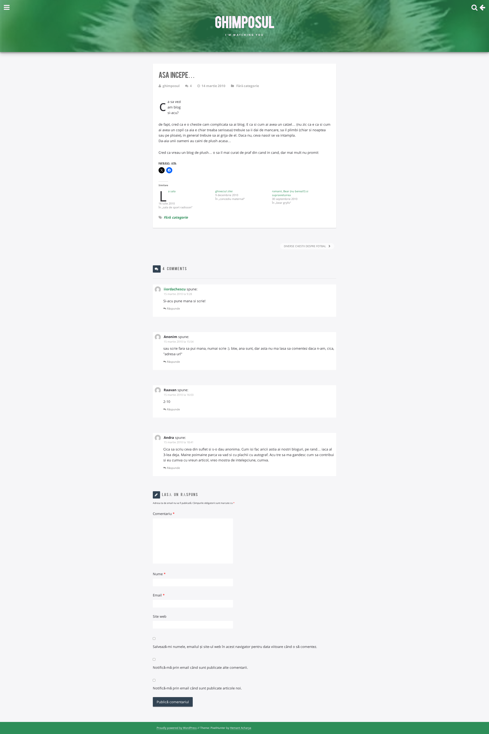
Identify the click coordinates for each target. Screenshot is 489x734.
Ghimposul (244, 21)
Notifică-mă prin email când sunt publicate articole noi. (197, 688)
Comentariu (164, 513)
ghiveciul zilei (224, 191)
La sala (172, 191)
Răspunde (173, 308)
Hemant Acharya (240, 728)
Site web (159, 616)
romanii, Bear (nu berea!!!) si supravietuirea (290, 193)
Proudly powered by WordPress (177, 728)
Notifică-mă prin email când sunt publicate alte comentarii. (200, 667)
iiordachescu (175, 289)
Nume (159, 574)
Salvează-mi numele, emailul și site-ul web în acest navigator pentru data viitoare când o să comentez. (235, 646)
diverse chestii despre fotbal (305, 246)
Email (159, 595)
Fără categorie (247, 86)
